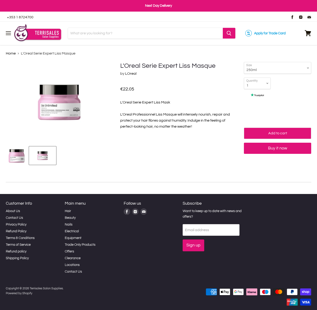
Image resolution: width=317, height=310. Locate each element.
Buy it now (277, 148)
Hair (68, 211)
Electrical (72, 231)
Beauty (70, 218)
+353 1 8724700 (20, 17)
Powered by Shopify (19, 293)
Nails (68, 224)
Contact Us (14, 218)
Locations (72, 265)
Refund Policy (16, 231)
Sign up (193, 245)
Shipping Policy (17, 258)
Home (11, 53)
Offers (69, 251)
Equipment (73, 238)
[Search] (229, 33)
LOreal (130, 73)
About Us (13, 211)
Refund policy (16, 251)
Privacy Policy (16, 224)
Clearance (73, 258)
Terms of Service (18, 244)
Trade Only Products (80, 244)
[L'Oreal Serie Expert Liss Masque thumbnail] (16, 155)
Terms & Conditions (20, 238)
